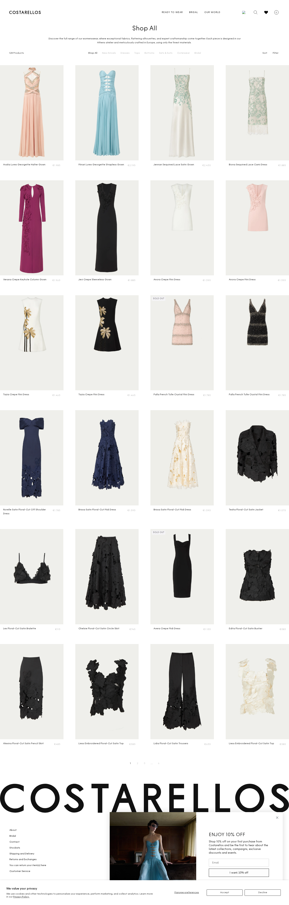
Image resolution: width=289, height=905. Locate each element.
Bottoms (149, 53)
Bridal (197, 53)
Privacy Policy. (21, 897)
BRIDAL (193, 12)
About (13, 830)
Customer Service (19, 871)
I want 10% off (239, 872)
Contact (14, 842)
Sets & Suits (165, 53)
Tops (137, 53)
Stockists (14, 848)
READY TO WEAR (172, 12)
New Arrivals (109, 53)
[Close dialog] (277, 817)
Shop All (92, 53)
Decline (262, 892)
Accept (224, 892)
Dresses (125, 53)
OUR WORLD (212, 12)
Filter (275, 53)
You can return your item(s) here (27, 865)
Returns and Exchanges (23, 859)
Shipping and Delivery (21, 854)
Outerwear (183, 53)
